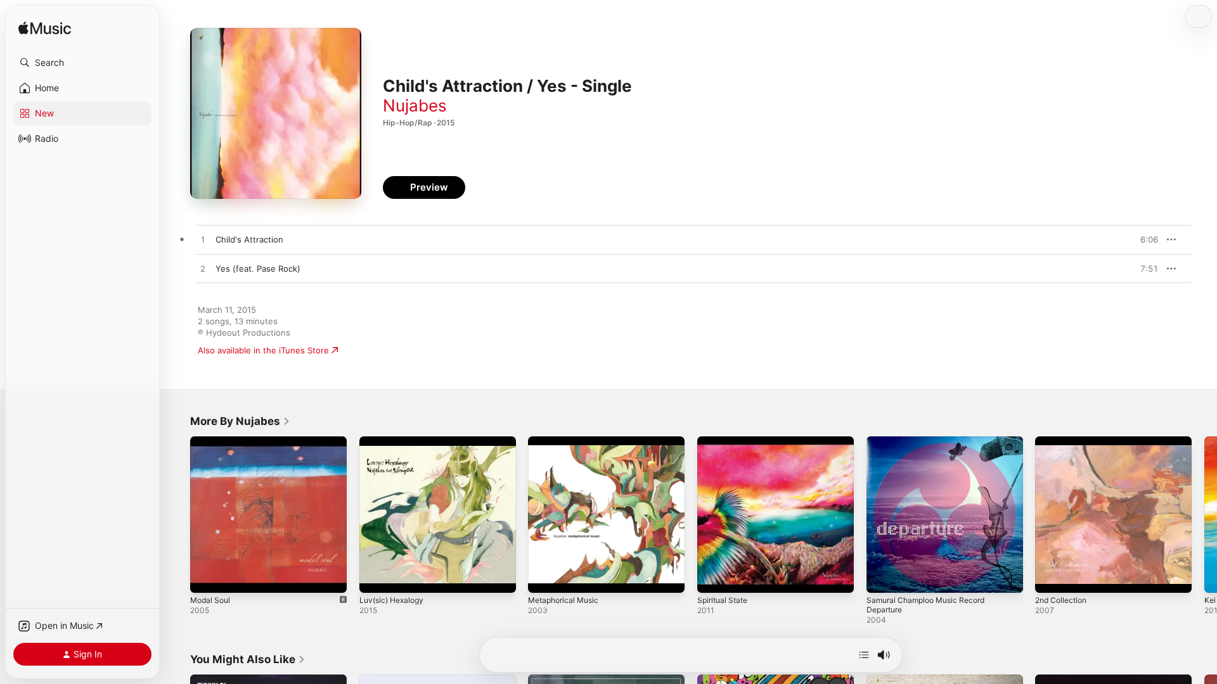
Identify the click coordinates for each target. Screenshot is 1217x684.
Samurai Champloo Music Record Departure (931, 446)
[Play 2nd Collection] (1050, 576)
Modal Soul (212, 441)
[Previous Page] (177, 514)
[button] (82, 62)
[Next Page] (1204, 514)
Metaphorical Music (566, 441)
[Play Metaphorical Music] (543, 576)
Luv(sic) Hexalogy (394, 441)
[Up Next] (864, 655)
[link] (240, 421)
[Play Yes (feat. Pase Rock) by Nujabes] (203, 269)
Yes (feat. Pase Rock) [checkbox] (258, 268)
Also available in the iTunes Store (263, 350)
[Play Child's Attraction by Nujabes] (203, 240)
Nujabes (415, 105)
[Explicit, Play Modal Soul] (206, 576)
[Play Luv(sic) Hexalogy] (375, 576)
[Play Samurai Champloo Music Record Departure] (882, 576)
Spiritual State (724, 441)
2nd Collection (1063, 441)
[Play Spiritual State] (713, 576)
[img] (44, 29)
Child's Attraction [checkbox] (249, 239)
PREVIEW (1144, 239)
